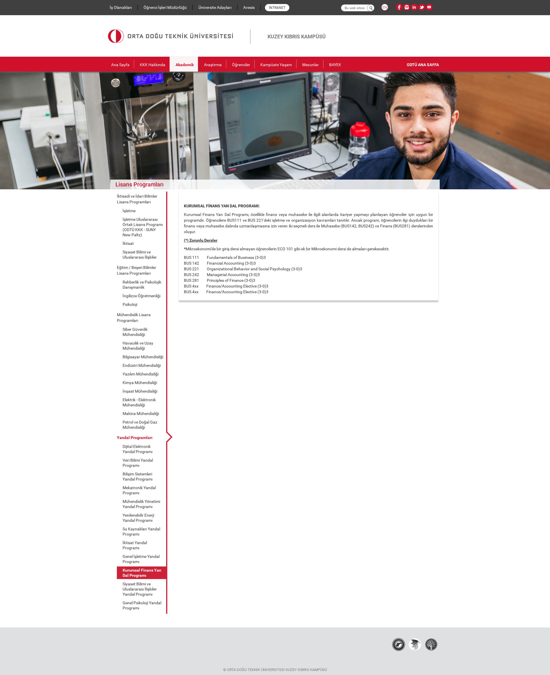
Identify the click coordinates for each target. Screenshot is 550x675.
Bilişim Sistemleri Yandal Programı (137, 476)
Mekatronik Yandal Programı (139, 490)
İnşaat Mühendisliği (140, 391)
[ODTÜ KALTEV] (431, 644)
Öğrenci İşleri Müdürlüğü (165, 7)
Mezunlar (310, 64)
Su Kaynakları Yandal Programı (141, 531)
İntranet (277, 8)
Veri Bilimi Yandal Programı (138, 463)
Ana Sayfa (120, 64)
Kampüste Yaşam (276, 64)
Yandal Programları (134, 437)
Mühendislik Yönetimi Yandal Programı (141, 504)
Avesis (249, 7)
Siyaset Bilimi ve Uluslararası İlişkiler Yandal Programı (140, 589)
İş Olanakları (121, 7)
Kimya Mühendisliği (140, 382)
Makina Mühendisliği (141, 413)
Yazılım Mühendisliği (140, 374)
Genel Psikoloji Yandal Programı (142, 605)
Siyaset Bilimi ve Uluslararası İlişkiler (140, 254)
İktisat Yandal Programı (135, 545)
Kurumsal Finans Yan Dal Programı (142, 573)
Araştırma (213, 64)
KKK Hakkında (152, 64)
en (384, 7)
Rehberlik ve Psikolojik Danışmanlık (142, 285)
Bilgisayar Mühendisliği (143, 357)
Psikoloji (130, 304)
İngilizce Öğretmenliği (141, 296)
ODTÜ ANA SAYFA (423, 64)
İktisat (128, 243)
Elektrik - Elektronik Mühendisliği (139, 402)
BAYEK (335, 64)
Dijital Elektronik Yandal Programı (137, 449)
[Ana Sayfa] (179, 29)
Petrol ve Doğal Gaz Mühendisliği (140, 425)
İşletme (129, 210)
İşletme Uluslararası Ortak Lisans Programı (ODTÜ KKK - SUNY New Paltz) (143, 227)
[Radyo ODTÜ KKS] (398, 644)
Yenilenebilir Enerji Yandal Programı (138, 518)
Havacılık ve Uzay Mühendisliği (138, 346)
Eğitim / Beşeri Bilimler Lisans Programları (136, 270)
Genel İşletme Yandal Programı (141, 559)
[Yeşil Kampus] (415, 644)
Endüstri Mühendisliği (142, 365)
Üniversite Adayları (215, 7)
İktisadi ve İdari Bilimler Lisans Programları (137, 199)
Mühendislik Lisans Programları (134, 317)
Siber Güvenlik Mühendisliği (135, 332)
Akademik (185, 64)
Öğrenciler (241, 64)
